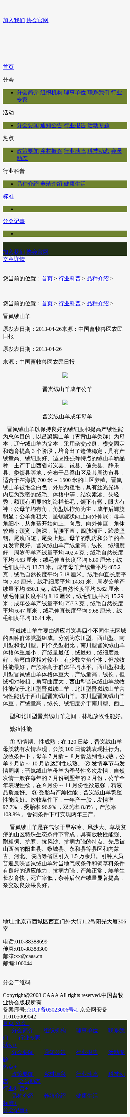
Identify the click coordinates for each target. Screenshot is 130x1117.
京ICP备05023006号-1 (52, 1010)
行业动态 (75, 151)
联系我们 (98, 92)
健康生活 (75, 184)
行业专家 (29, 1038)
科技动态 (98, 151)
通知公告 (51, 125)
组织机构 (51, 92)
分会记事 (14, 221)
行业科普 (70, 278)
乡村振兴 (51, 151)
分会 (22, 1023)
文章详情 (14, 259)
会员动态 (29, 1081)
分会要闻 (28, 125)
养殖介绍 (51, 184)
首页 (8, 67)
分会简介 (28, 92)
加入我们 (14, 20)
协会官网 (37, 20)
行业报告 (75, 125)
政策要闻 (28, 151)
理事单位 (75, 92)
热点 (10, 1067)
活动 (10, 1045)
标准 (8, 196)
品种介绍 (28, 184)
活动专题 (98, 125)
